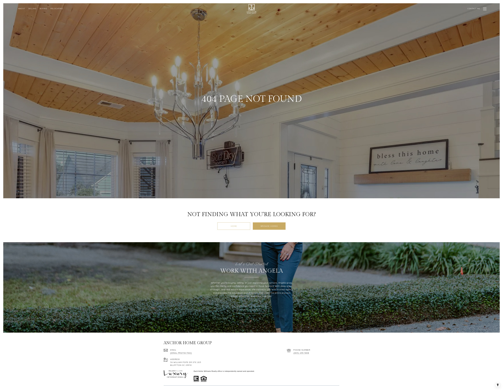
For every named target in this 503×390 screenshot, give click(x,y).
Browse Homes (269, 226)
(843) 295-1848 (301, 353)
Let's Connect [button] (251, 310)
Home (234, 226)
